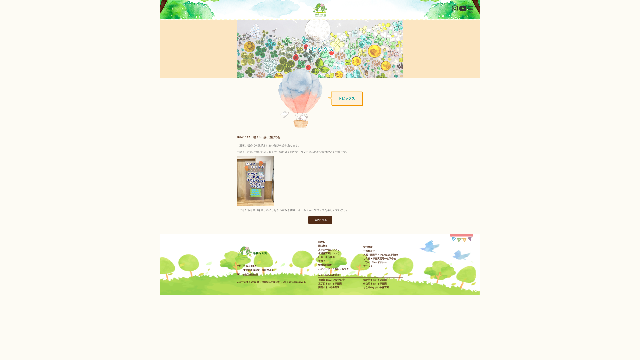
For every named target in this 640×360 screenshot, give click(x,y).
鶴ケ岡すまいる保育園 (375, 279)
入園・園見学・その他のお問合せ (380, 254)
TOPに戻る (320, 219)
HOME (321, 241)
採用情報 (368, 247)
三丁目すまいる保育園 (330, 283)
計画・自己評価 (326, 257)
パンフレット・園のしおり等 (333, 268)
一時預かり (369, 251)
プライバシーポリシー (375, 262)
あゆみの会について (328, 249)
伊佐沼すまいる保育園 (375, 283)
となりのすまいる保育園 (376, 287)
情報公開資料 (325, 265)
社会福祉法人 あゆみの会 (331, 279)
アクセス (368, 266)
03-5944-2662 (250, 274)
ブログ (321, 261)
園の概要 (323, 245)
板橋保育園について (328, 253)
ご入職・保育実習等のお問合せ (379, 258)
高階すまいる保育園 (328, 287)
